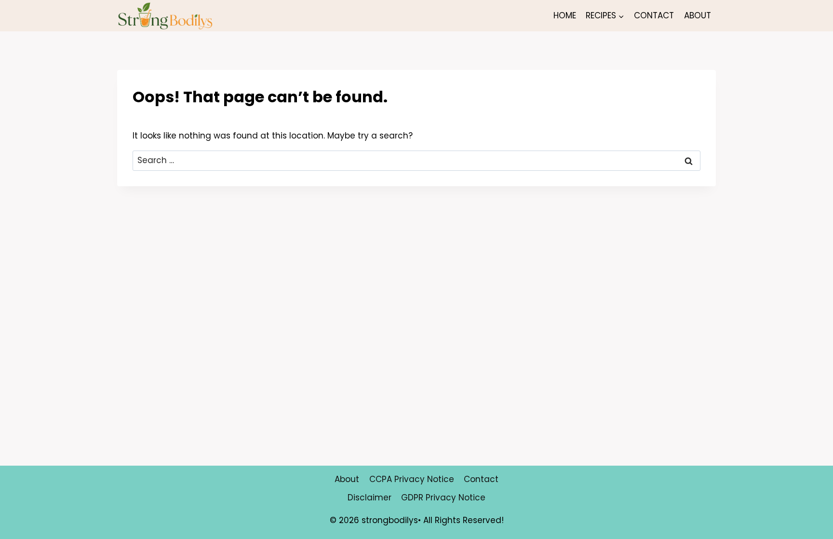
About (697, 15)
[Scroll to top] (809, 524)
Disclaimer (369, 497)
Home (564, 15)
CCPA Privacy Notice (411, 479)
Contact (654, 15)
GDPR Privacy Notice (443, 497)
